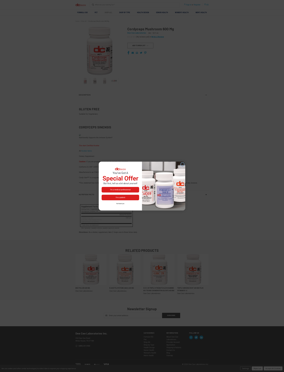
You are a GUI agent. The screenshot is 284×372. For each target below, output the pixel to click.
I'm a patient (120, 197)
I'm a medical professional (120, 190)
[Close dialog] (182, 164)
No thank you (120, 203)
